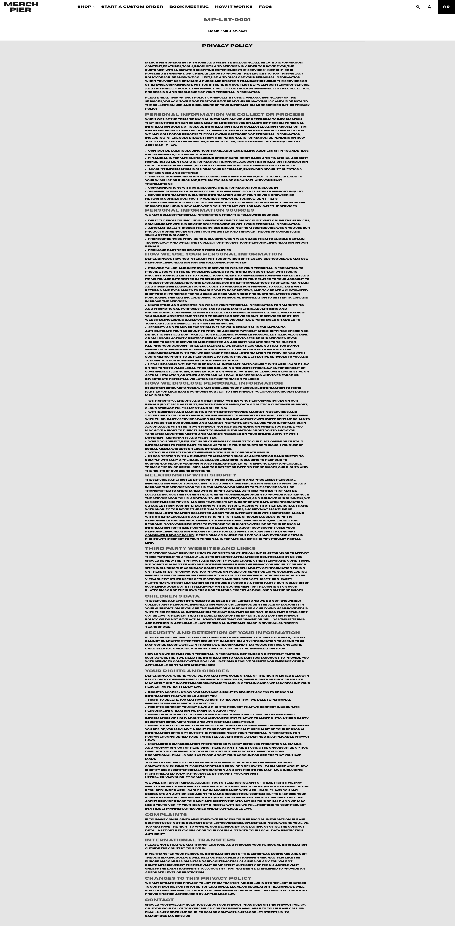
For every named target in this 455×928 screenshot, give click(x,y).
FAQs (265, 7)
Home (214, 31)
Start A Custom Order (132, 7)
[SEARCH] (418, 7)
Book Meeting (189, 7)
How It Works (234, 7)
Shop (84, 7)
